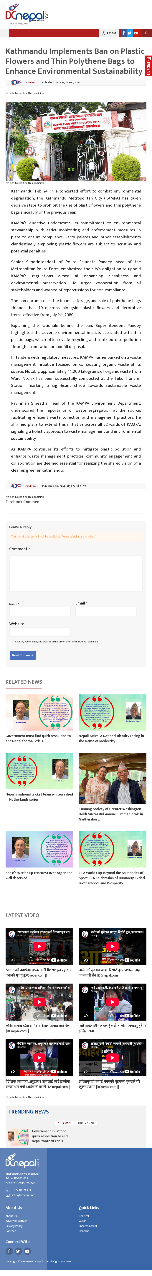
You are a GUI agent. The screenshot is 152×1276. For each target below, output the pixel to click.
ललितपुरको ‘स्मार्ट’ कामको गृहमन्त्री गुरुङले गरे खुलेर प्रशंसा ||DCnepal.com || (109, 1084)
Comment (19, 548)
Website (16, 623)
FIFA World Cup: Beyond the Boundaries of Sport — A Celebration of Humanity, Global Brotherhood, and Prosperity (112, 878)
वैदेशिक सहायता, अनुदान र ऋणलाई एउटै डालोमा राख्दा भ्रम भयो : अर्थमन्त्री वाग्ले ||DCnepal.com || (38, 1084)
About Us (11, 1216)
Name (14, 604)
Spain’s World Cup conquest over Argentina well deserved (39, 875)
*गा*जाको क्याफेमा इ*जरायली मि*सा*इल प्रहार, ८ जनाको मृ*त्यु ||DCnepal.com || (38, 973)
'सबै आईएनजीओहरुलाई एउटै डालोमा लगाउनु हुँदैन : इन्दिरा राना (112, 1028)
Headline (84, 1231)
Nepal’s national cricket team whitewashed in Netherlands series (39, 797)
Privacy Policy (14, 1226)
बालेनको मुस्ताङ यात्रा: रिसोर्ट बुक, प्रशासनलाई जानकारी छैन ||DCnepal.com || (109, 973)
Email (81, 603)
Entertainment (88, 1226)
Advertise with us (16, 1221)
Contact (11, 1231)
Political (84, 1216)
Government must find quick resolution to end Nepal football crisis (38, 738)
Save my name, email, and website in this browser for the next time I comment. (57, 641)
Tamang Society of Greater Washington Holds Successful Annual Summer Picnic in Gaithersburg (111, 814)
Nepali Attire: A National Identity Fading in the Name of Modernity (111, 738)
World (82, 1221)
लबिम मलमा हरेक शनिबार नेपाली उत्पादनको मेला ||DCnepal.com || (38, 1028)
